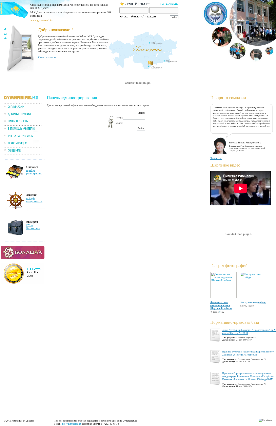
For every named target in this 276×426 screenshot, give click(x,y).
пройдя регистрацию (34, 172)
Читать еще (216, 158)
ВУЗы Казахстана (33, 227)
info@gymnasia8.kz (71, 423)
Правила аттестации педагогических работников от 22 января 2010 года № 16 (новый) (248, 353)
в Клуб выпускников (34, 200)
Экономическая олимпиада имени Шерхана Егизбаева (221, 305)
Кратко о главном (47, 57)
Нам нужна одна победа (252, 302)
